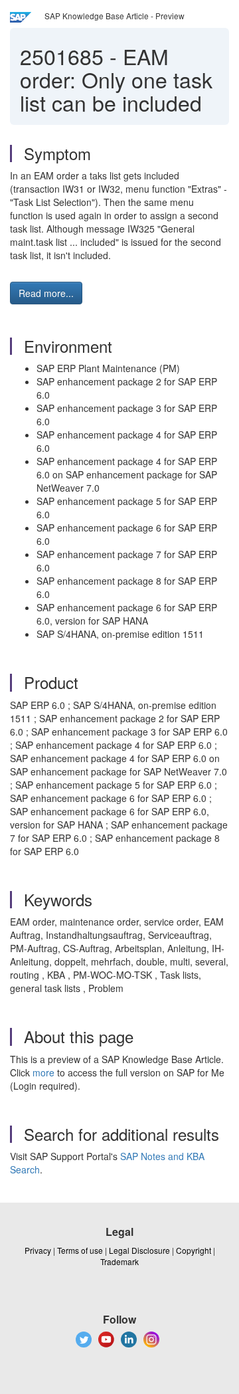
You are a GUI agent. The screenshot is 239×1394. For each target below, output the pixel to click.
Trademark (119, 1261)
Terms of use (80, 1250)
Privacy (38, 1250)
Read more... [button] (46, 293)
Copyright (193, 1250)
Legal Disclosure (139, 1250)
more (43, 1072)
